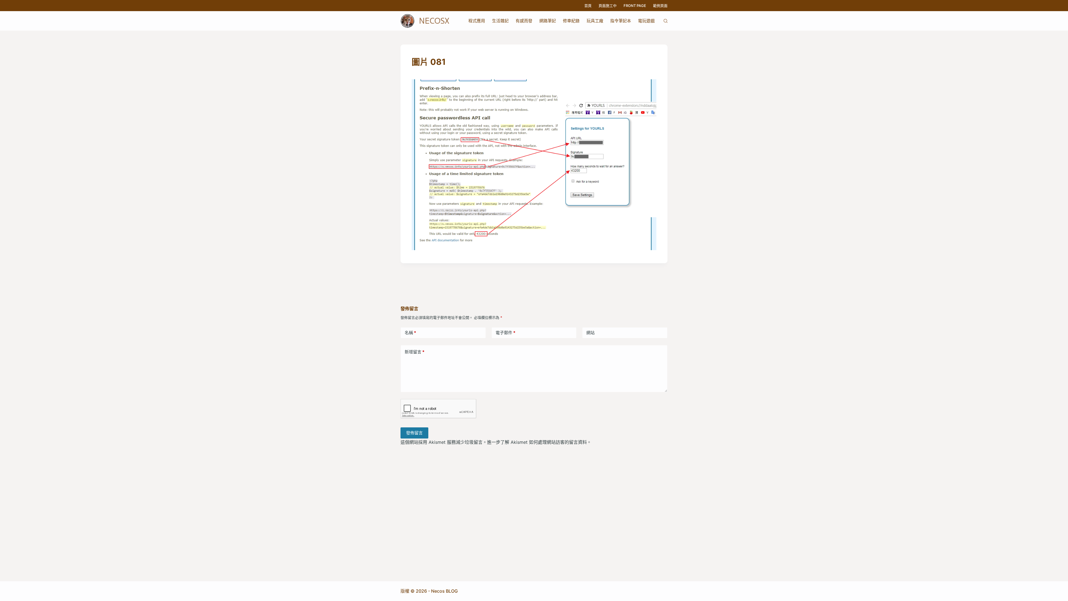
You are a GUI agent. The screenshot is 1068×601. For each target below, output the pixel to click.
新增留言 (414, 351)
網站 (590, 332)
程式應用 (476, 20)
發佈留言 (414, 432)
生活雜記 (500, 20)
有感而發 (524, 20)
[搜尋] (666, 21)
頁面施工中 (608, 5)
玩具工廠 (595, 20)
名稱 (410, 332)
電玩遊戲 (646, 20)
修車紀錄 (571, 20)
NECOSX (434, 21)
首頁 (588, 5)
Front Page (635, 5)
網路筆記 (547, 20)
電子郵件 (505, 332)
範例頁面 (660, 5)
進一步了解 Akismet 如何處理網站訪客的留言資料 (537, 442)
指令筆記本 (620, 20)
